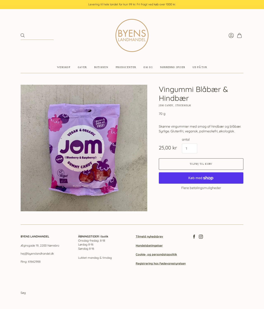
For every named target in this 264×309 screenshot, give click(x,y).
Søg (23, 293)
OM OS (148, 67)
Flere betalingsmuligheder (201, 188)
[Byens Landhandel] (132, 35)
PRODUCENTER (126, 67)
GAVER (82, 67)
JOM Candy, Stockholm (175, 106)
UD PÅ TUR (199, 67)
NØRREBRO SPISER (172, 67)
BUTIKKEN (101, 67)
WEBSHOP (63, 67)
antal (186, 139)
